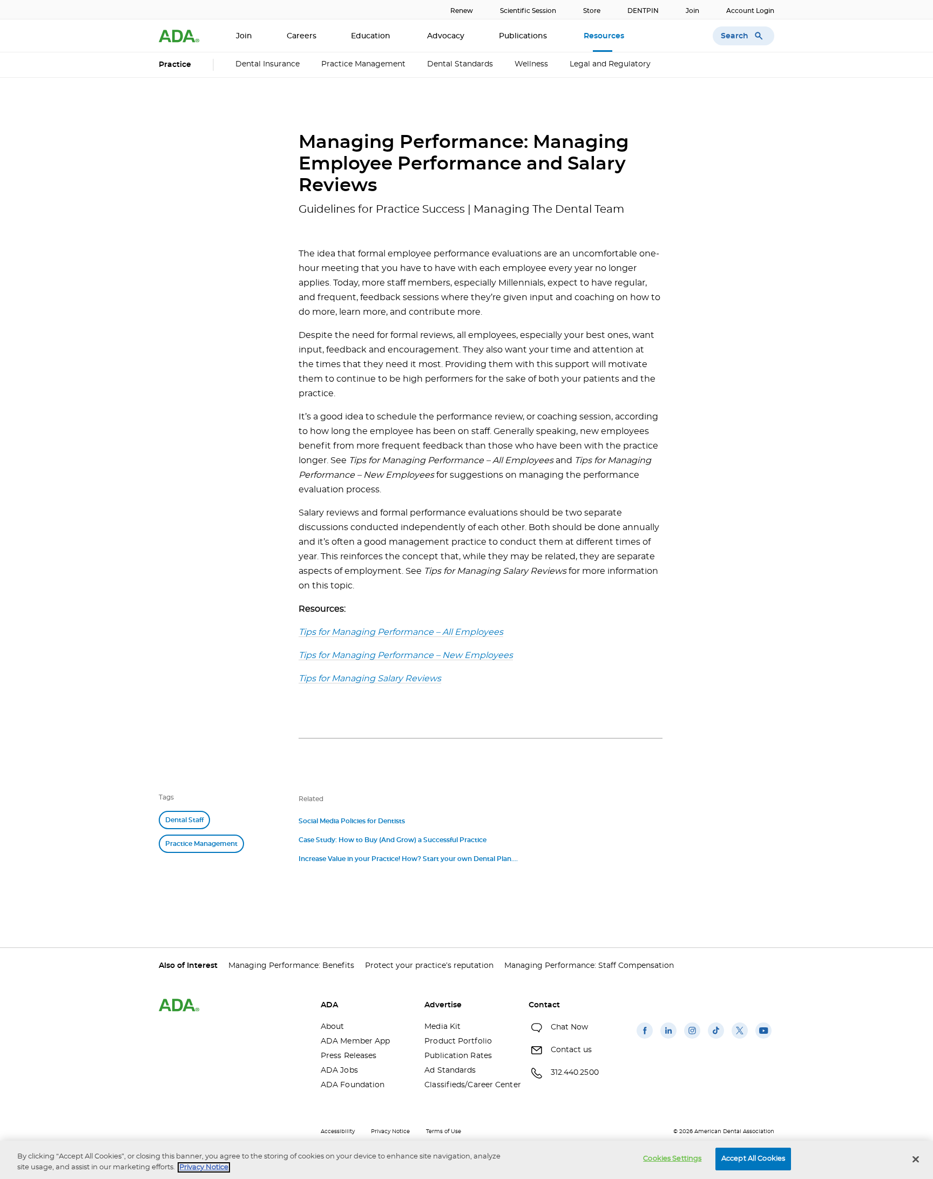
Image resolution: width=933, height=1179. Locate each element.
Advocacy (445, 36)
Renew (461, 11)
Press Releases (348, 1056)
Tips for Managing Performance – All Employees (401, 632)
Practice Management (363, 64)
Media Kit (442, 1027)
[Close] (916, 1159)
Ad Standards (450, 1070)
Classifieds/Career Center (468, 1085)
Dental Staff (184, 820)
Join (692, 11)
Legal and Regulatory (610, 64)
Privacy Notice (390, 1131)
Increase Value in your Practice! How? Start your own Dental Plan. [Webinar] (406, 860)
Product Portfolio (458, 1041)
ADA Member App (355, 1041)
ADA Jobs (339, 1070)
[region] (466, 1160)
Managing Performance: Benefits (291, 966)
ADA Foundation (352, 1085)
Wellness (531, 64)
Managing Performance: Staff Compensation (589, 966)
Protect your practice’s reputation (429, 966)
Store (591, 11)
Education (372, 36)
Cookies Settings (672, 1158)
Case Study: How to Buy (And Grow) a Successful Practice (392, 840)
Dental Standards (460, 64)
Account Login (750, 11)
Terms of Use (443, 1131)
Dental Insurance (267, 64)
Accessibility (338, 1131)
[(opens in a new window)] (644, 1038)
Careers (301, 36)
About (332, 1027)
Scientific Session (528, 11)
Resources (605, 36)
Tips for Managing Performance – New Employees (406, 655)
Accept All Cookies (753, 1158)
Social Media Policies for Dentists (352, 821)
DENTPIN (643, 11)
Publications (524, 36)
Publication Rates (458, 1056)
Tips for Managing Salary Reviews (370, 678)
